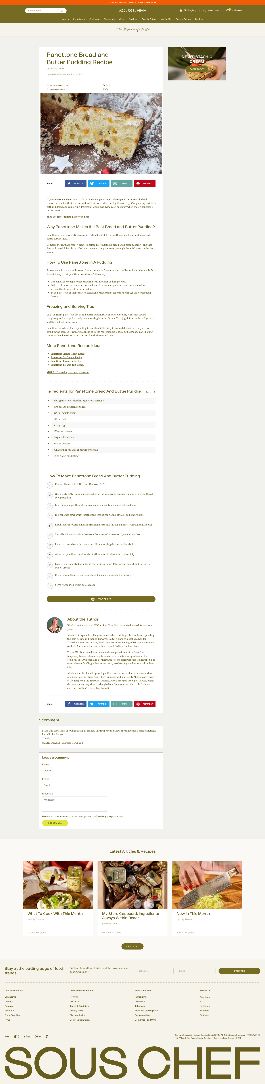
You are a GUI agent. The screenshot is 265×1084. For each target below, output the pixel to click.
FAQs (7, 1020)
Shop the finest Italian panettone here (68, 216)
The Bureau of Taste (132, 29)
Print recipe (104, 599)
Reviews (74, 997)
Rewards (9, 1011)
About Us (74, 1001)
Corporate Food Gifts (145, 1020)
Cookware (94, 19)
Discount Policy (77, 1015)
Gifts (121, 19)
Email (45, 779)
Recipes (199, 19)
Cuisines (133, 19)
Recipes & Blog (142, 1015)
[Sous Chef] (132, 10)
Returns (9, 1006)
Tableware (109, 19)
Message (47, 793)
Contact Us (10, 997)
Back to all (132, 946)
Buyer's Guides (183, 19)
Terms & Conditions (79, 1006)
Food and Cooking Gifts (146, 1011)
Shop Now (151, 2)
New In (65, 19)
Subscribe (239, 971)
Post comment (55, 823)
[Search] (62, 11)
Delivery (9, 1001)
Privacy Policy (76, 1011)
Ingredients (79, 19)
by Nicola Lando (56, 68)
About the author (82, 619)
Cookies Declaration (80, 1020)
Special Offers (149, 19)
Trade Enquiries (12, 1015)
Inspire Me (166, 19)
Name (45, 764)
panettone (65, 400)
